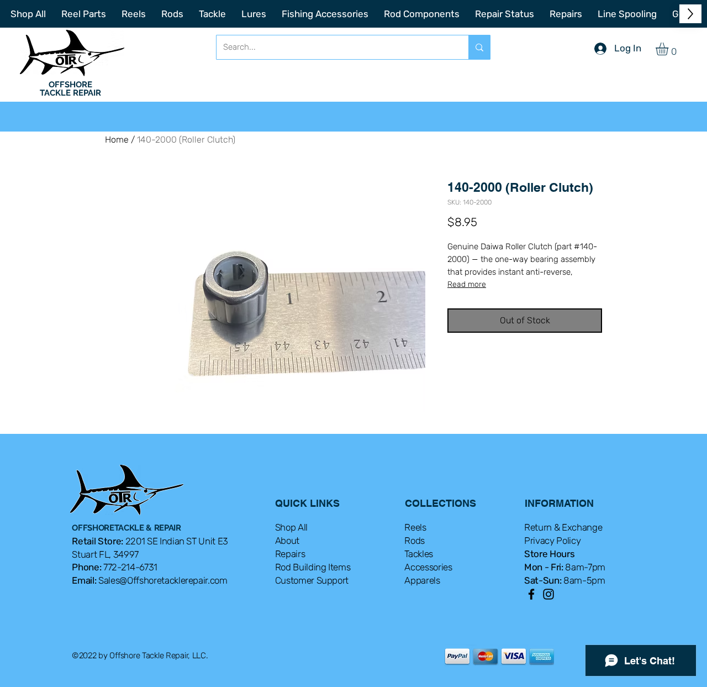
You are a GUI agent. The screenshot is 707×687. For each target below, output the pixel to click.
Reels (415, 527)
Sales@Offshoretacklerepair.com (163, 580)
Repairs (290, 553)
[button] (669, 49)
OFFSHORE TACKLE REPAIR (70, 89)
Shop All (291, 527)
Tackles (418, 553)
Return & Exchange (563, 527)
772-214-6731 (130, 567)
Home (117, 139)
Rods (414, 540)
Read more (466, 284)
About (287, 540)
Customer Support (312, 580)
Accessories (428, 567)
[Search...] (479, 47)
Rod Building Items (313, 567)
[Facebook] (531, 594)
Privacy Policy (552, 540)
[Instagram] (548, 594)
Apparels (422, 580)
